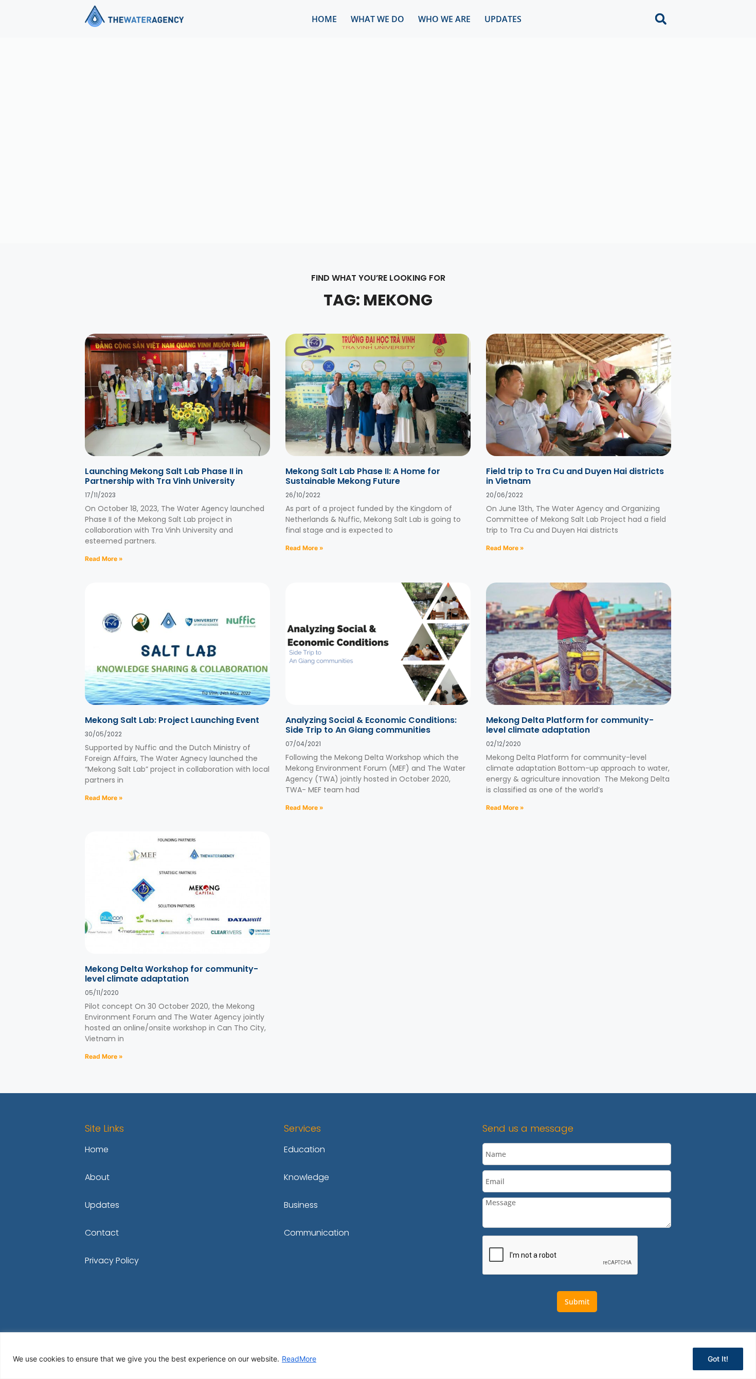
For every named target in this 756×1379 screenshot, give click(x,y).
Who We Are (444, 19)
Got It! (718, 1358)
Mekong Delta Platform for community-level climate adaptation (570, 725)
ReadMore (299, 1358)
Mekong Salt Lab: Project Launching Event (172, 720)
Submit (577, 1302)
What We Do (377, 19)
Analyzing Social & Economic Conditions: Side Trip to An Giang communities (371, 725)
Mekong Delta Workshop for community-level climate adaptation (171, 974)
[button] (660, 18)
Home (324, 19)
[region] (378, 1355)
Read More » (104, 559)
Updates (502, 19)
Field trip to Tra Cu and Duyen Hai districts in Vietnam (575, 476)
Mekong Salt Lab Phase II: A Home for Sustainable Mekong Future (362, 476)
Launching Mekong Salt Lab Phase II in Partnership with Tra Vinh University (164, 476)
